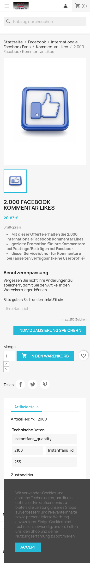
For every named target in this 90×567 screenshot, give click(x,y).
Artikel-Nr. (20, 419)
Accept (28, 547)
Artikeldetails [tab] (26, 406)
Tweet (32, 384)
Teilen (20, 384)
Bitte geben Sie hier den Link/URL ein (33, 299)
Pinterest (45, 384)
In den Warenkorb (45, 356)
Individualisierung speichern (49, 330)
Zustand (19, 475)
